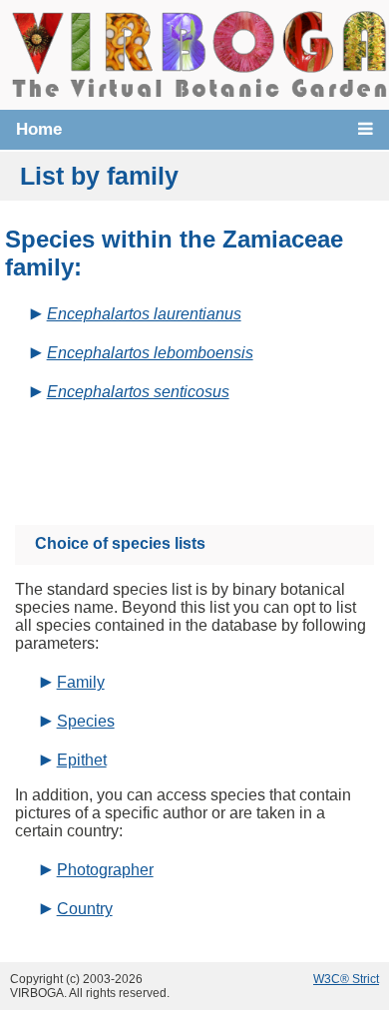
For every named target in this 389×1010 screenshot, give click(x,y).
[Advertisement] (213, 455)
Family (81, 682)
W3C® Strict (346, 979)
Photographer (105, 869)
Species (86, 721)
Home (39, 129)
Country (85, 908)
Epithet (82, 760)
